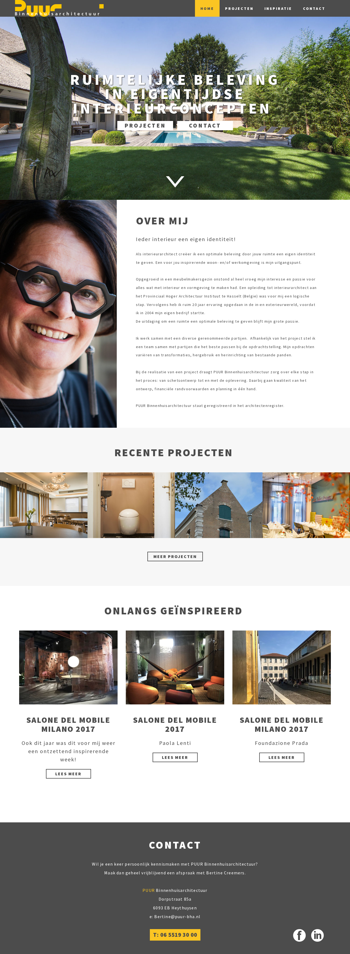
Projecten (239, 8)
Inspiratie (278, 8)
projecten (145, 125)
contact (205, 125)
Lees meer (68, 773)
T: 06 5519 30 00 (175, 934)
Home (207, 8)
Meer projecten (175, 556)
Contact (314, 8)
